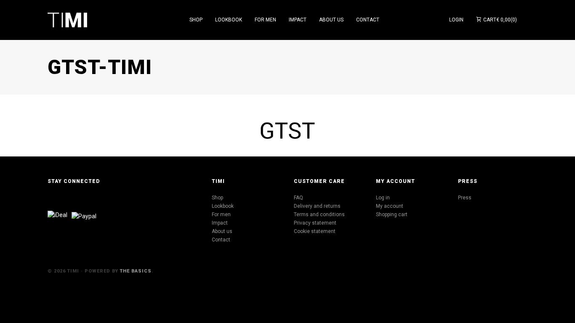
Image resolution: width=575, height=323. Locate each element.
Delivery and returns (317, 206)
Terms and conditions (319, 214)
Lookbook (223, 206)
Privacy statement (315, 223)
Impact (220, 223)
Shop (217, 198)
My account (389, 206)
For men (221, 214)
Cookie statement (314, 231)
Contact (221, 240)
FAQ (298, 198)
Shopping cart (391, 214)
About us (222, 231)
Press (464, 198)
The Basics (136, 271)
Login (456, 20)
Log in (383, 198)
